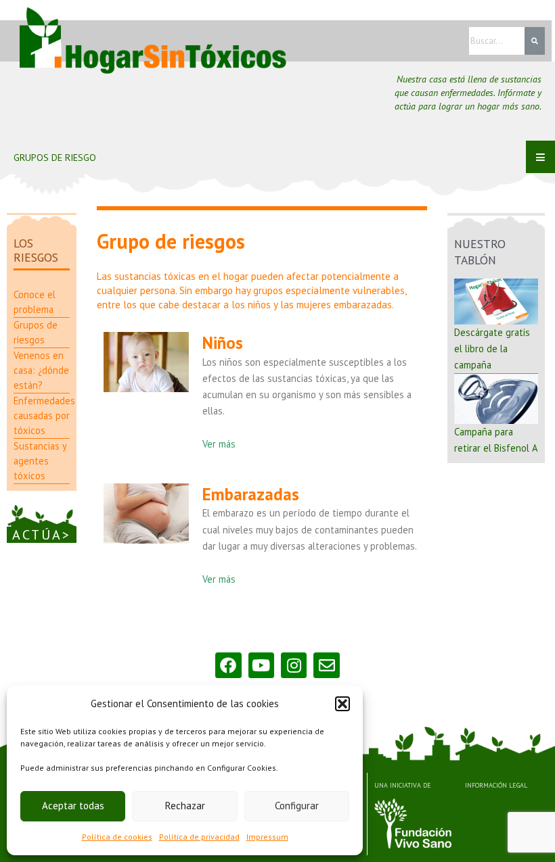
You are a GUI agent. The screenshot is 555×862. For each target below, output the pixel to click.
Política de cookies (117, 837)
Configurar (297, 805)
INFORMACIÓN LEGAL (496, 785)
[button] (342, 704)
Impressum (267, 837)
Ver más (219, 443)
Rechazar (185, 805)
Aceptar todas (73, 805)
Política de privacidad (199, 837)
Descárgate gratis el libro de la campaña (492, 348)
